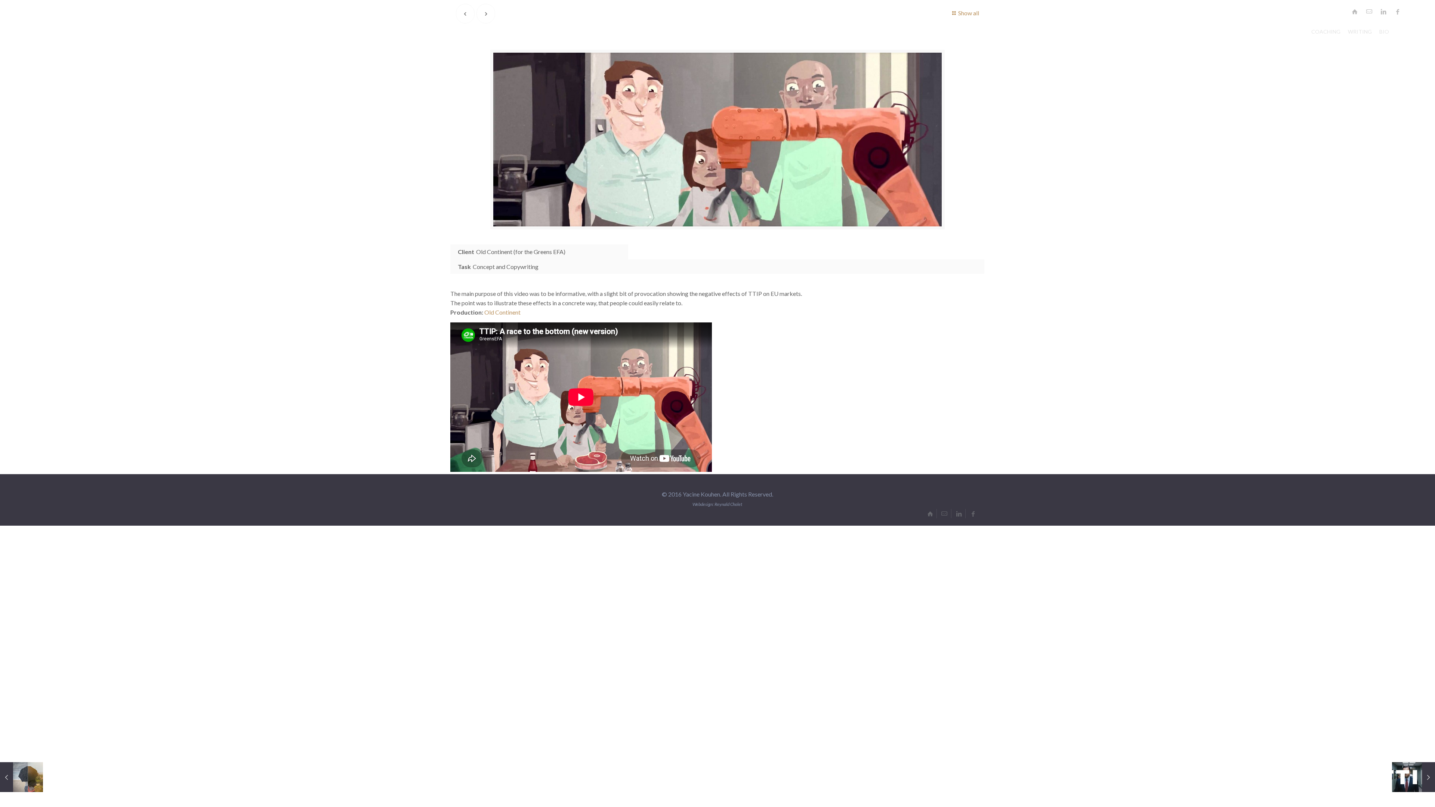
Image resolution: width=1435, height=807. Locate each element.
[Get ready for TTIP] (1413, 777)
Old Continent (502, 312)
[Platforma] (21, 777)
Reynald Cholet (728, 504)
